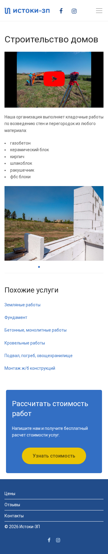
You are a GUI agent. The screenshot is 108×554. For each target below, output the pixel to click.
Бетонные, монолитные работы (35, 330)
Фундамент (15, 317)
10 (75, 267)
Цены (9, 493)
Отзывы (12, 504)
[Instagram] (76, 10)
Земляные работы (22, 304)
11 (81, 267)
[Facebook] (63, 10)
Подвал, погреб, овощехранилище (38, 355)
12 (87, 267)
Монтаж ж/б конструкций (29, 368)
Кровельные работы (24, 343)
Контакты (14, 515)
